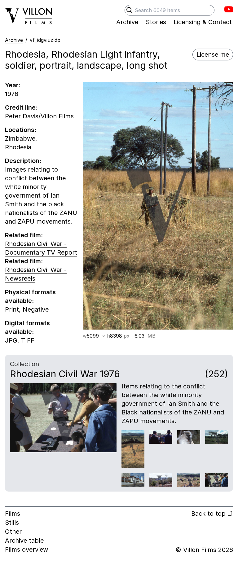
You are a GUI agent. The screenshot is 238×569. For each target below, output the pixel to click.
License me (212, 54)
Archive (14, 40)
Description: (23, 160)
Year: (12, 85)
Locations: (20, 129)
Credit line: (21, 107)
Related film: (24, 235)
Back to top (212, 513)
